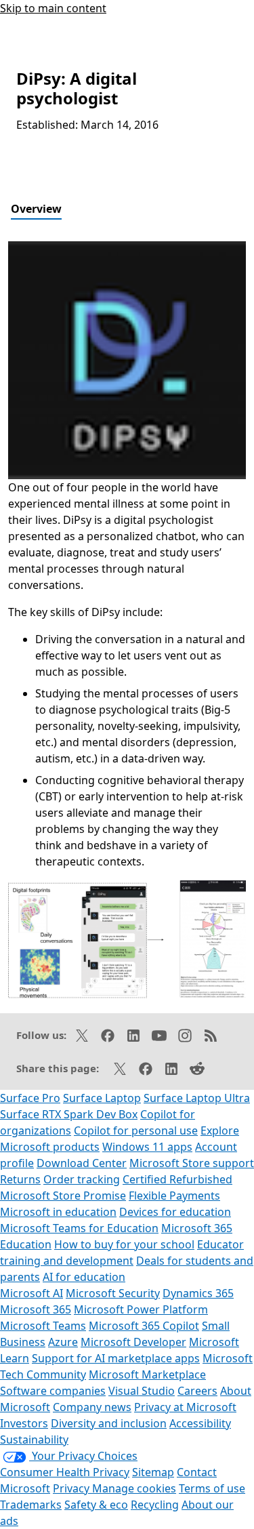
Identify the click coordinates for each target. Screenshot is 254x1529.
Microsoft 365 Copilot (144, 1325)
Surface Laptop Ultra (197, 1097)
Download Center (82, 1163)
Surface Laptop (102, 1097)
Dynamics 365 (198, 1293)
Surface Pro (30, 1097)
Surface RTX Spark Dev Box (68, 1114)
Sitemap (153, 1472)
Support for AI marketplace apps (116, 1358)
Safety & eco (96, 1504)
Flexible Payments (174, 1195)
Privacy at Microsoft (185, 1407)
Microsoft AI (31, 1293)
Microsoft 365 (35, 1309)
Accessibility (200, 1423)
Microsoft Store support (191, 1163)
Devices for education (175, 1211)
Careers (197, 1390)
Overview (36, 208)
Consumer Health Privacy (64, 1472)
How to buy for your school (124, 1244)
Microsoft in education (58, 1211)
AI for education (84, 1276)
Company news (92, 1407)
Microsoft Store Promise (63, 1195)
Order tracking (81, 1179)
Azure (63, 1341)
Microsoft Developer (133, 1341)
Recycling (155, 1504)
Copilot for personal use (136, 1130)
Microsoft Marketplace (147, 1374)
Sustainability (34, 1439)
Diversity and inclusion (109, 1423)
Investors (24, 1423)
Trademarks (31, 1504)
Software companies (53, 1390)
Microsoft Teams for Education (79, 1228)
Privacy (72, 1488)
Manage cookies (134, 1488)
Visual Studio (141, 1390)
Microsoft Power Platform (141, 1309)
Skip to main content (53, 8)
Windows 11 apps (147, 1146)
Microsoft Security (113, 1293)
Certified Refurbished (177, 1179)
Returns (20, 1179)
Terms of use (212, 1488)
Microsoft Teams (43, 1325)
